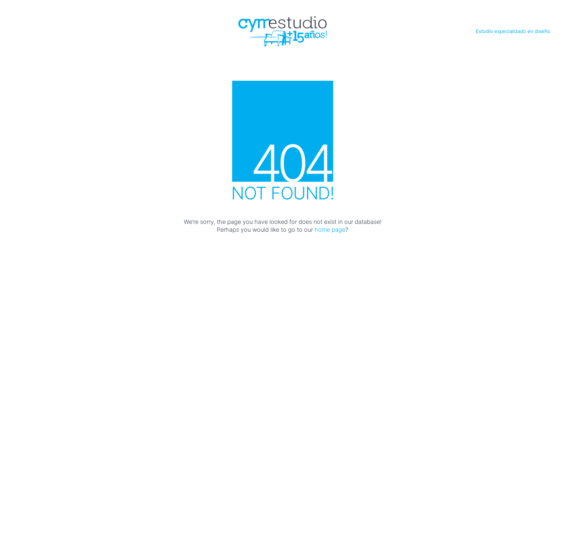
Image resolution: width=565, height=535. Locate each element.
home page (330, 229)
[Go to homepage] (282, 31)
